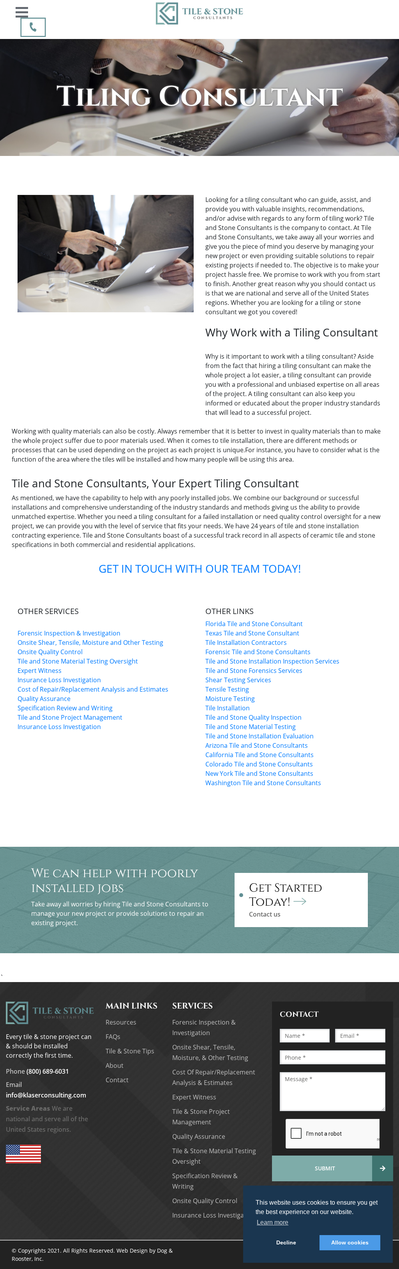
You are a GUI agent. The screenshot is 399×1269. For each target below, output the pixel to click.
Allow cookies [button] (350, 1242)
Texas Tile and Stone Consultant (252, 633)
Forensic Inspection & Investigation (69, 633)
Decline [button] (286, 1242)
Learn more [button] (272, 1222)
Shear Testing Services (239, 680)
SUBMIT (325, 1168)
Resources (121, 1022)
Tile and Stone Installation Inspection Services (273, 661)
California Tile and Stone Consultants (259, 754)
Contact (117, 1080)
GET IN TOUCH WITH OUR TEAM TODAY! (200, 568)
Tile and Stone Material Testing (250, 726)
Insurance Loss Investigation (59, 680)
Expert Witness (40, 670)
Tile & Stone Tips (130, 1051)
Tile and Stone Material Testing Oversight (78, 661)
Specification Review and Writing (65, 708)
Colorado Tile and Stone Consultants (259, 764)
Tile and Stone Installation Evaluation (260, 736)
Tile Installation (228, 708)
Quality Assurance (44, 698)
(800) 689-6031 (37, 1071)
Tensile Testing (227, 689)
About (115, 1065)
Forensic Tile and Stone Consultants (258, 652)
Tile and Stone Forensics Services (254, 670)
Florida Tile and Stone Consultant (254, 623)
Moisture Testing (230, 698)
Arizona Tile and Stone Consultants (256, 745)
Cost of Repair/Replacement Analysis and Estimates (93, 689)
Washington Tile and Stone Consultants (263, 783)
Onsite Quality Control (50, 652)
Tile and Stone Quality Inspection (253, 717)
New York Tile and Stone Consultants (260, 773)
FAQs (113, 1036)
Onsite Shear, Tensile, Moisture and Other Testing (90, 642)
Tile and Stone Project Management (70, 717)
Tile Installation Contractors (246, 642)
